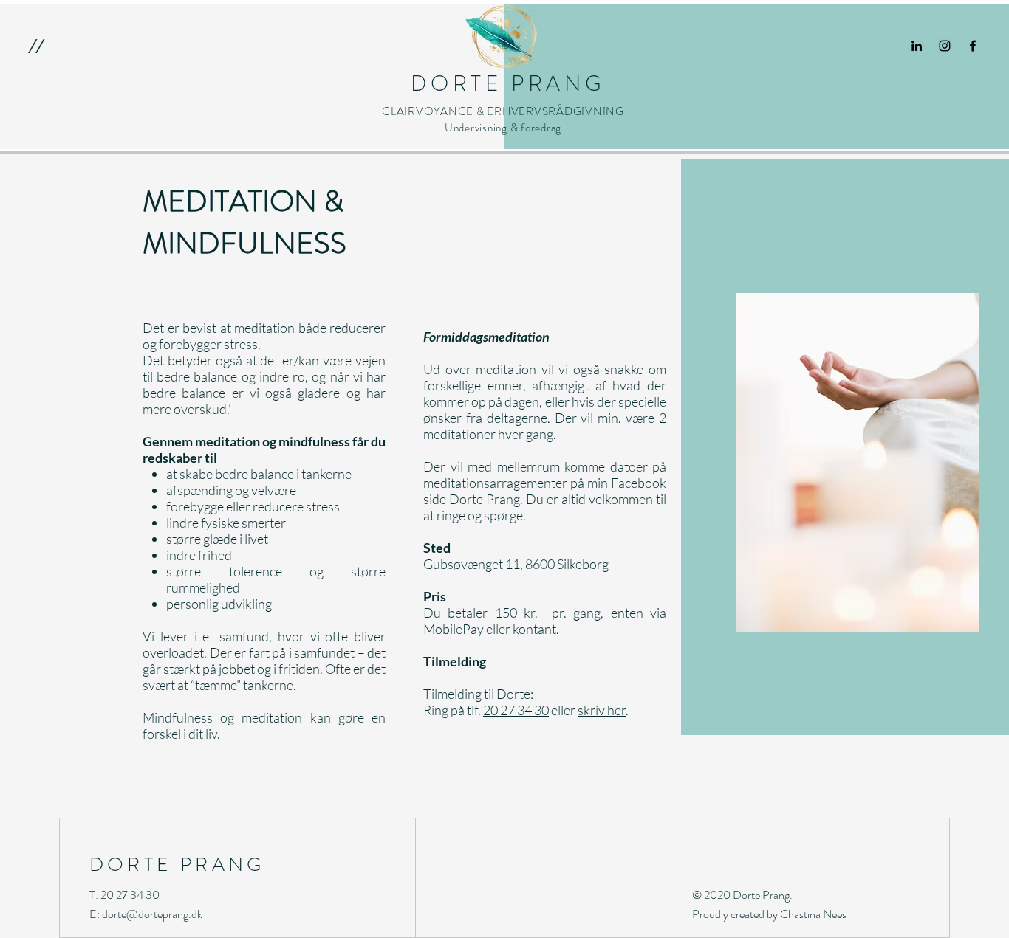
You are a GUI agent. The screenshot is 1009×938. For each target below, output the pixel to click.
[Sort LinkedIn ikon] (916, 45)
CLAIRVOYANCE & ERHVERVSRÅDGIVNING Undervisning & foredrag (503, 119)
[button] (36, 45)
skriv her (602, 710)
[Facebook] (972, 45)
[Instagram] (944, 45)
